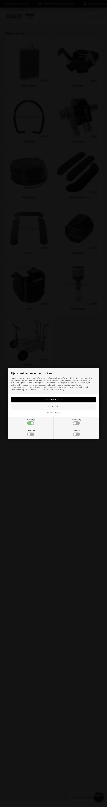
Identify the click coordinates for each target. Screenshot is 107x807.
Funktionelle (30, 431)
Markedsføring (76, 419)
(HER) (13, 389)
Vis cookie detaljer (53, 413)
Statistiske (76, 431)
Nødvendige (31, 419)
